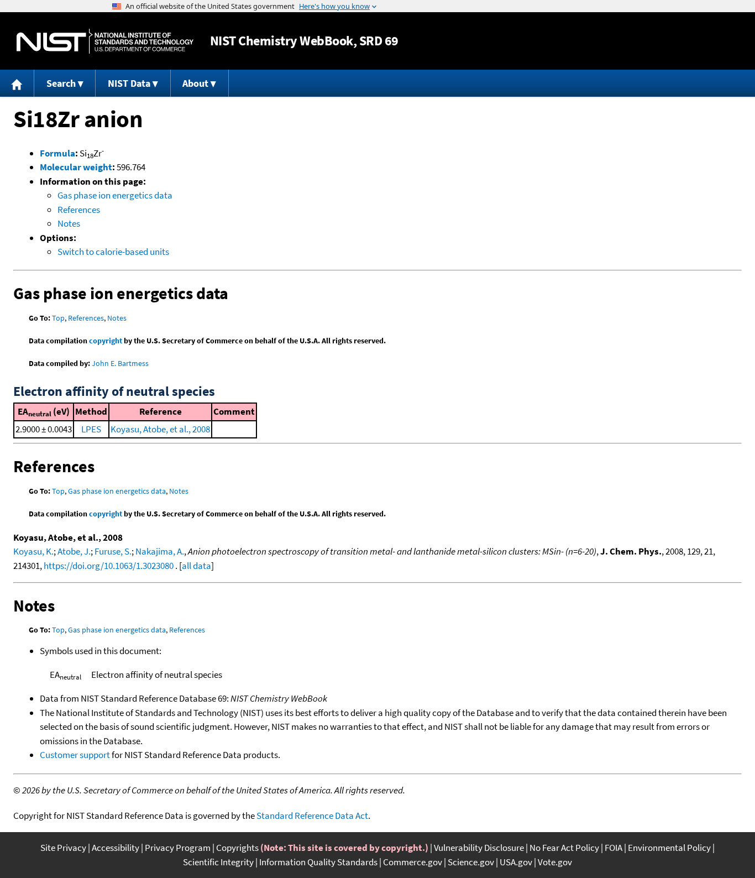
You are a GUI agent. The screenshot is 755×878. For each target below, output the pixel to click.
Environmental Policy (669, 848)
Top (58, 318)
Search (61, 83)
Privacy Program (178, 848)
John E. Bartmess (120, 363)
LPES (91, 429)
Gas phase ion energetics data (114, 195)
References (78, 209)
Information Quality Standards (318, 862)
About (195, 83)
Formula (57, 153)
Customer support (75, 755)
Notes (68, 223)
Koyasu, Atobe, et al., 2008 (160, 429)
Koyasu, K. (33, 551)
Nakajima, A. (159, 551)
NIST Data (129, 83)
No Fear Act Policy (564, 848)
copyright (105, 341)
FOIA (613, 848)
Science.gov (471, 862)
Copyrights (237, 848)
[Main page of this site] (17, 83)
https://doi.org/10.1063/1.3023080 (109, 566)
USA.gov (516, 862)
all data (196, 566)
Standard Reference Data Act (312, 815)
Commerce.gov (412, 862)
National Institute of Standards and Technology (105, 41)
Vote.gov (555, 862)
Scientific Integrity (218, 862)
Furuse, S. (113, 551)
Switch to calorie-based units (113, 251)
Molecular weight (76, 167)
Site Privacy (63, 848)
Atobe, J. (74, 551)
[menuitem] (17, 83)
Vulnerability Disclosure (479, 848)
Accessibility (115, 848)
